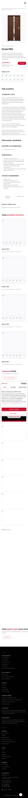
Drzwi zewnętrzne (13, 8)
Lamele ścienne (5, 689)
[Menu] (25, 3)
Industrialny (7, 720)
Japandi (12, 720)
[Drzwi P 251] (14, 342)
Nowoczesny (12, 721)
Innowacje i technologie (7, 739)
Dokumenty (4, 754)
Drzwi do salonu (11, 712)
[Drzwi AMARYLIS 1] (8, 449)
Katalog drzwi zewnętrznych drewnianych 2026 (12, 699)
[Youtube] (2, 789)
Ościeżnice (4, 687)
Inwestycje (4, 769)
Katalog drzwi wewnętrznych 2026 (9, 697)
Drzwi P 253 (5, 287)
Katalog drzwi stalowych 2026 (8, 701)
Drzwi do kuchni (14, 710)
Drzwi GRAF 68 (18, 496)
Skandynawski (22, 721)
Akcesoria (4, 685)
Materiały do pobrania (7, 197)
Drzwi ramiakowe (5, 657)
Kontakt (3, 752)
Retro (17, 721)
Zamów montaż (20, 196)
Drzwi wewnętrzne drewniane (8, 668)
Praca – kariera (5, 764)
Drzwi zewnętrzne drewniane (8, 676)
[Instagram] (8, 789)
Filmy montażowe (5, 733)
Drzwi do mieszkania (6, 678)
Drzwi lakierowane (6, 662)
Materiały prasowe (6, 766)
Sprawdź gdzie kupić (20, 435)
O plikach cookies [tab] (22, 387)
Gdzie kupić (22, 63)
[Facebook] (4, 789)
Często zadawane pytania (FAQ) (8, 741)
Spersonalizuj (13, 413)
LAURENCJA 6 (18, 462)
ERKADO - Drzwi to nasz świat (8, 3)
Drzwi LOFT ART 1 (19, 428)
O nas (3, 750)
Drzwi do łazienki (10, 713)
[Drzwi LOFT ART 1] (8, 433)
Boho (3, 720)
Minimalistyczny (5, 721)
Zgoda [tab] (4, 387)
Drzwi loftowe (5, 666)
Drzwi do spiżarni (18, 712)
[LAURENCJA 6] (8, 466)
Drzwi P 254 (5, 249)
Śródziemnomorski (14, 723)
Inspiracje (4, 735)
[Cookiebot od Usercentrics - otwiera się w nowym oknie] (21, 383)
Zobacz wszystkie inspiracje (9, 377)
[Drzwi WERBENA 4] (8, 483)
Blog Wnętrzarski (5, 737)
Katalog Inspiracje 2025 (14, 416)
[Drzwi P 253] (14, 267)
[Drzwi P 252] (14, 305)
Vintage (7, 723)
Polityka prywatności (6, 756)
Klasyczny (17, 720)
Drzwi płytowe (5, 664)
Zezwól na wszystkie (14, 409)
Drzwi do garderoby (6, 710)
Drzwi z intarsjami (5, 691)
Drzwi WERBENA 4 (19, 479)
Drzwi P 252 (5, 324)
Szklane (3, 723)
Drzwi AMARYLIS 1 (19, 445)
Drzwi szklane (5, 660)
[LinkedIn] (6, 789)
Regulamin (4, 758)
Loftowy (21, 720)
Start (3, 8)
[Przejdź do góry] (20, 794)
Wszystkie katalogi (6, 704)
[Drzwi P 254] (14, 230)
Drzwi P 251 (5, 362)
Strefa (5, 743)
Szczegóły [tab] (13, 387)
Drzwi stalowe (5, 674)
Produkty (6, 8)
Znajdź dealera (7, 637)
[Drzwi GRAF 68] (8, 500)
